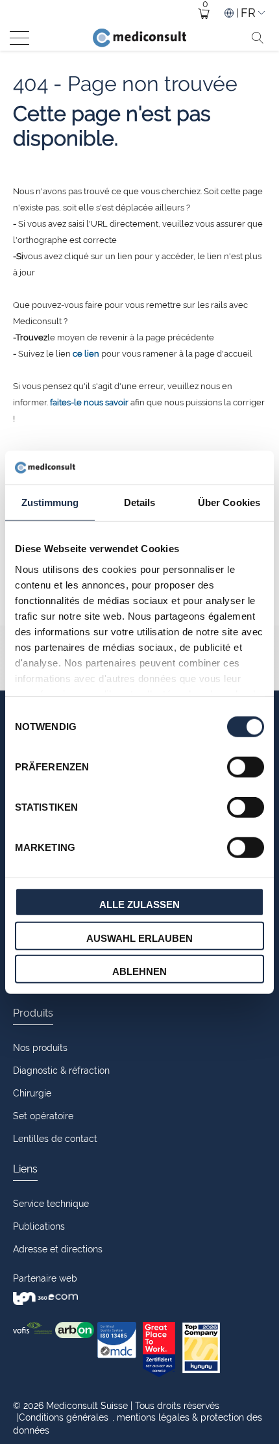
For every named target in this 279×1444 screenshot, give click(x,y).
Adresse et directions (58, 1249)
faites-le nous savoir (89, 402)
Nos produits (40, 1048)
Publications (39, 1226)
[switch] (245, 767)
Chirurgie (32, 1093)
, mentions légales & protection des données (137, 1424)
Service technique (51, 1203)
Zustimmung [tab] (50, 502)
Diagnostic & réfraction (61, 1070)
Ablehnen (139, 971)
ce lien (86, 354)
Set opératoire (43, 1116)
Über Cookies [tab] (229, 502)
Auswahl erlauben (139, 937)
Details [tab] (140, 502)
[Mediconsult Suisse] (140, 38)
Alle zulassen (139, 904)
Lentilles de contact (55, 1139)
